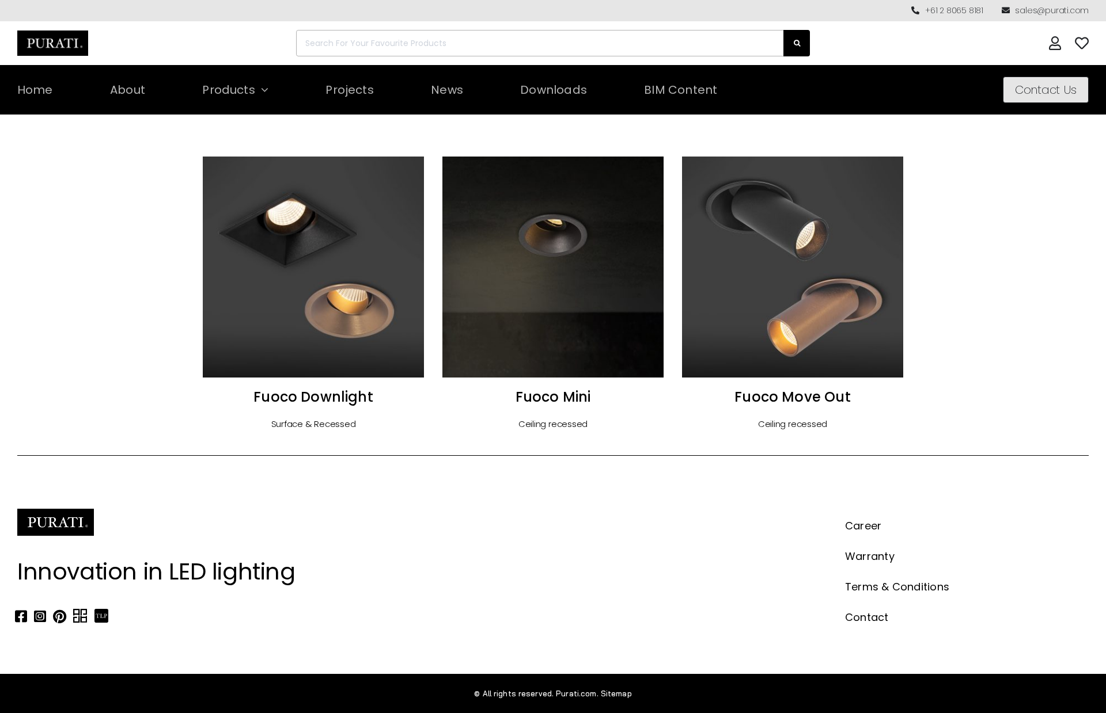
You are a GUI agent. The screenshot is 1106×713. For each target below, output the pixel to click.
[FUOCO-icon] (313, 160)
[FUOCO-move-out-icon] (792, 160)
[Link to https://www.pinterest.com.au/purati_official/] (59, 616)
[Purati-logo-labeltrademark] (52, 34)
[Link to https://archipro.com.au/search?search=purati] (80, 616)
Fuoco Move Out (792, 396)
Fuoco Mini (553, 396)
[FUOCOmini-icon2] (553, 160)
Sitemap (616, 693)
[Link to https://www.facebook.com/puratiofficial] (21, 616)
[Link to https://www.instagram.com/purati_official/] (40, 616)
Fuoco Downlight (313, 396)
